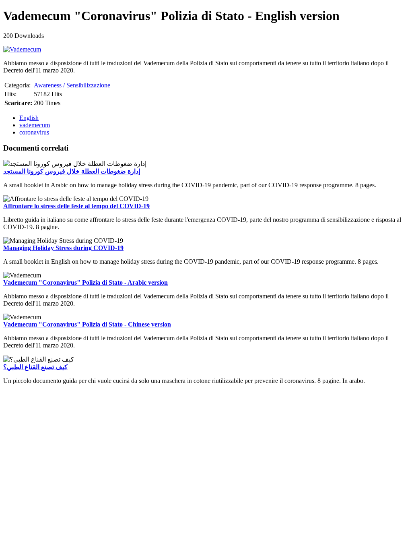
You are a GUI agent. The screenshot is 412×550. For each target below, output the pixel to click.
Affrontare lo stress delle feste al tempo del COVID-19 (76, 206)
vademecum (34, 125)
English (29, 117)
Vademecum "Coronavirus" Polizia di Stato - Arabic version (85, 282)
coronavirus (34, 132)
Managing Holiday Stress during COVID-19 (63, 247)
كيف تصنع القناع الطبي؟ (35, 367)
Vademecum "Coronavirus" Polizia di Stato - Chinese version (87, 324)
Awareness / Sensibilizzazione (72, 85)
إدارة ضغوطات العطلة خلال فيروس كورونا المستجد (71, 171)
